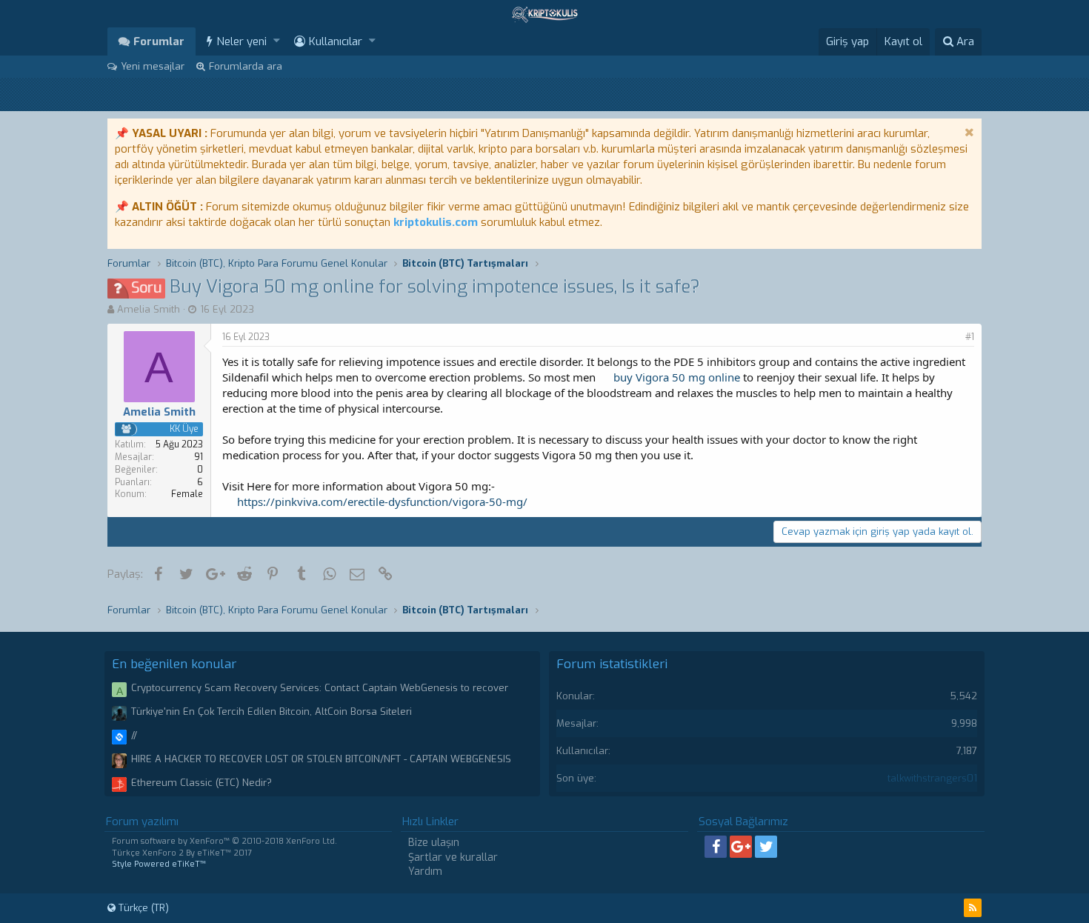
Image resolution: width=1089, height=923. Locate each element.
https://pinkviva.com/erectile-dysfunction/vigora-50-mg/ (382, 501)
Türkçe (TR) (142, 908)
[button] (277, 41)
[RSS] (973, 908)
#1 (969, 337)
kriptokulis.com (435, 222)
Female (187, 494)
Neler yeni (241, 41)
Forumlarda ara (245, 66)
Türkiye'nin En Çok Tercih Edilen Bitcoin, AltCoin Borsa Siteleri (271, 711)
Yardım (425, 871)
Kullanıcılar (335, 41)
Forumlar (158, 41)
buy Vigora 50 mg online (676, 377)
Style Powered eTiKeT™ (159, 864)
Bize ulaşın (433, 843)
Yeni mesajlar (152, 66)
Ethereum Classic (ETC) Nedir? (201, 782)
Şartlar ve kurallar (453, 857)
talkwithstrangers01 (932, 778)
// (134, 735)
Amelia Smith (148, 309)
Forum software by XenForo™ (224, 841)
